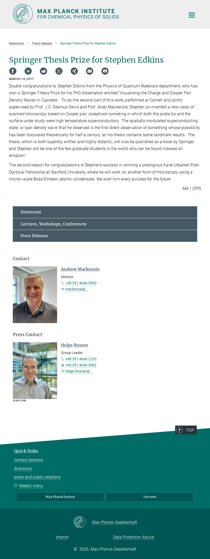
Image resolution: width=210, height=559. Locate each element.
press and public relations (37, 477)
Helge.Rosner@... (79, 371)
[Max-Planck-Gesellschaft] (82, 522)
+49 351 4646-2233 (81, 359)
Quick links (26, 451)
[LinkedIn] (28, 71)
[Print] (105, 71)
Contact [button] (21, 258)
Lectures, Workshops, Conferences (53, 224)
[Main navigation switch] (192, 15)
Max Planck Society (60, 497)
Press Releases (34, 235)
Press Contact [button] (27, 334)
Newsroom (30, 212)
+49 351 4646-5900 (81, 283)
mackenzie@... (77, 289)
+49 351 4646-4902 (81, 365)
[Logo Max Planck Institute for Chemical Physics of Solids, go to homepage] (96, 14)
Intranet (149, 497)
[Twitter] (59, 71)
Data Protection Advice (133, 537)
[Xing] (74, 71)
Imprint (62, 537)
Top (190, 430)
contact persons (28, 460)
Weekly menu (31, 485)
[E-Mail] (89, 71)
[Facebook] (13, 71)
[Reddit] (43, 71)
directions (23, 468)
